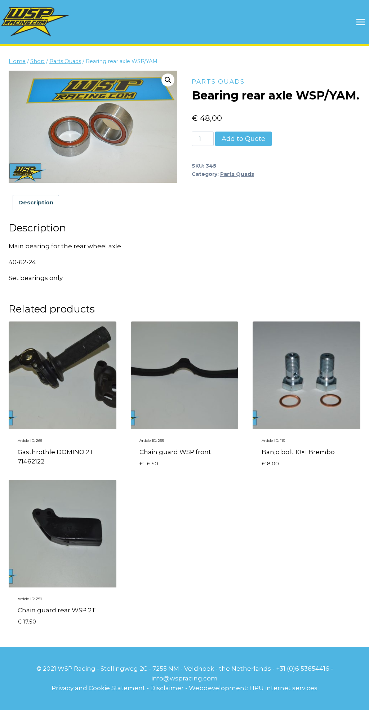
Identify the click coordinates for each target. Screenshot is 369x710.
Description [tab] (35, 202)
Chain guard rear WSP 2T (57, 610)
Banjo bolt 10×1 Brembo (298, 452)
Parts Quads (218, 81)
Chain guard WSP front (175, 452)
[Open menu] (360, 21)
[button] (167, 80)
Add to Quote (243, 139)
